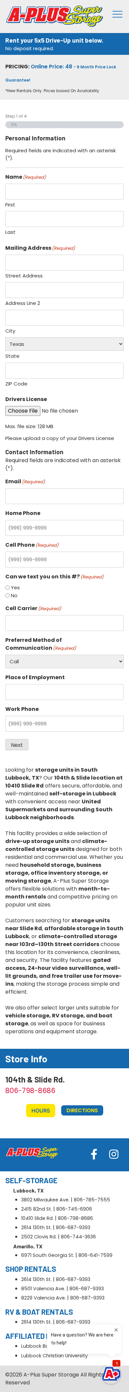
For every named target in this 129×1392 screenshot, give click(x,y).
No (14, 595)
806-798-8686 (30, 1090)
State (12, 355)
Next (17, 745)
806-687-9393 (73, 1227)
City (10, 330)
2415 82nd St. (36, 1209)
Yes (15, 587)
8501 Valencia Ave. (43, 1288)
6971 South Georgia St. (47, 1255)
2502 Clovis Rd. (39, 1236)
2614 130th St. (36, 1227)
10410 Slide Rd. (37, 1218)
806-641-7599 (95, 1255)
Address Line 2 (22, 303)
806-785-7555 (92, 1199)
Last (10, 232)
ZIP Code (16, 383)
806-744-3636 (78, 1236)
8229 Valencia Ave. (43, 1298)
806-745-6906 (74, 1209)
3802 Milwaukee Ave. (45, 1199)
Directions (82, 1110)
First (10, 204)
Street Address (24, 275)
